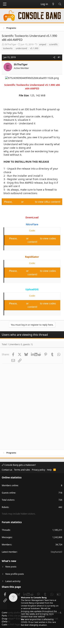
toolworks (8, 48)
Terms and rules (22, 469)
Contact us (7, 469)
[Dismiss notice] (57, 595)
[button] (5, 4)
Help (49, 469)
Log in (17, 201)
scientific (53, 44)
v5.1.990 (34, 48)
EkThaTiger (10, 44)
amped (42, 44)
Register (29, 201)
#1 (59, 57)
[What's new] (53, 4)
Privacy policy (38, 469)
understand (21, 48)
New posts (10, 566)
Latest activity (12, 581)
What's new (9, 561)
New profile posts (14, 573)
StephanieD (56, 551)
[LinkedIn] (33, 354)
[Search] (60, 4)
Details (5, 621)
